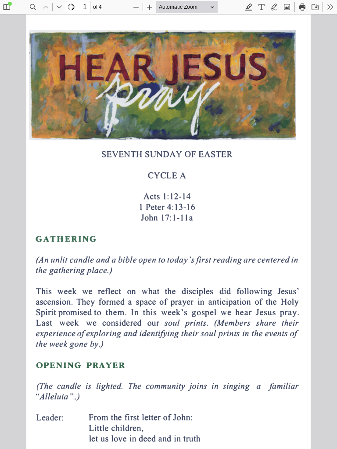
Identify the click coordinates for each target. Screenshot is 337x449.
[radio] (249, 7)
